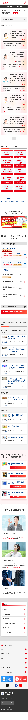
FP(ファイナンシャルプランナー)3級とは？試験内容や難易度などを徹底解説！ (17, 349)
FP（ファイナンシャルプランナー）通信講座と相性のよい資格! (16, 399)
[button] (14, 306)
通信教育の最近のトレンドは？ (15, 427)
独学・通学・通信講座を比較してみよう (16, 416)
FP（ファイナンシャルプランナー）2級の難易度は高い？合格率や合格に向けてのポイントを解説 (16, 380)
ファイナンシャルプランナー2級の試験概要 (16, 337)
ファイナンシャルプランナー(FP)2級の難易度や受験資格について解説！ (16, 367)
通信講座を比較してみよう (15, 437)
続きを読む (4, 342)
